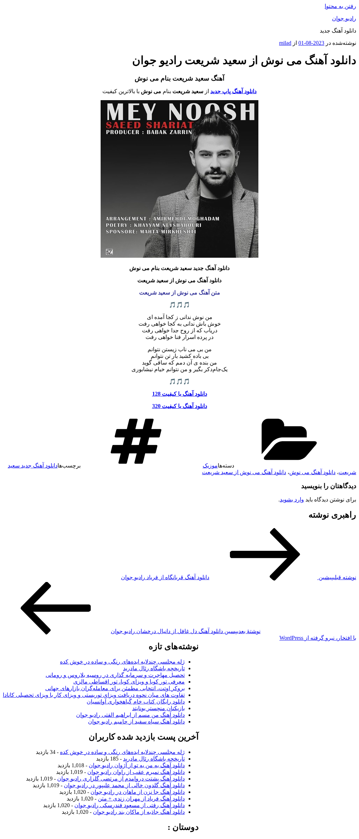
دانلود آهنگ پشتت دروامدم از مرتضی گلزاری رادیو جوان (121, 779)
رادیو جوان (344, 18)
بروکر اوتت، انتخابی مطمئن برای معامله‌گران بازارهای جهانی (115, 688)
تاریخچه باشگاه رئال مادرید (154, 668)
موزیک (210, 466)
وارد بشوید (292, 499)
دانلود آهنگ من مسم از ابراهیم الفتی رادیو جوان (130, 715)
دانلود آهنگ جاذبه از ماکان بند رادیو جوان (139, 812)
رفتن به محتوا (340, 6)
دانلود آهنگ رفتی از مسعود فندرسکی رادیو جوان (129, 805)
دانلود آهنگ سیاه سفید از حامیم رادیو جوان (136, 721)
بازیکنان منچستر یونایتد (158, 708)
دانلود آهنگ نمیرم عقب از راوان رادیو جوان (136, 772)
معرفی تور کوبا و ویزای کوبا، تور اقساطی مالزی (129, 682)
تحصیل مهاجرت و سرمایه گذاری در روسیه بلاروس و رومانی (115, 675)
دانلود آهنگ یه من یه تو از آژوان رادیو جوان (137, 765)
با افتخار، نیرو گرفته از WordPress (317, 638)
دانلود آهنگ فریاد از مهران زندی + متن (141, 799)
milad (285, 43)
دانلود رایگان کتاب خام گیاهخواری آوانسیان (136, 702)
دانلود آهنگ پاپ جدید (233, 91)
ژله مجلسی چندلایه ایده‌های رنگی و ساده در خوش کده (122, 662)
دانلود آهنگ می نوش (312, 472)
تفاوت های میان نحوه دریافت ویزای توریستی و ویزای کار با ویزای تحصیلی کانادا (94, 695)
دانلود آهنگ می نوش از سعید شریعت (244, 472)
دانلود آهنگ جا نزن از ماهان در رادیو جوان (137, 792)
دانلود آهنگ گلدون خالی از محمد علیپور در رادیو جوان (124, 785)
